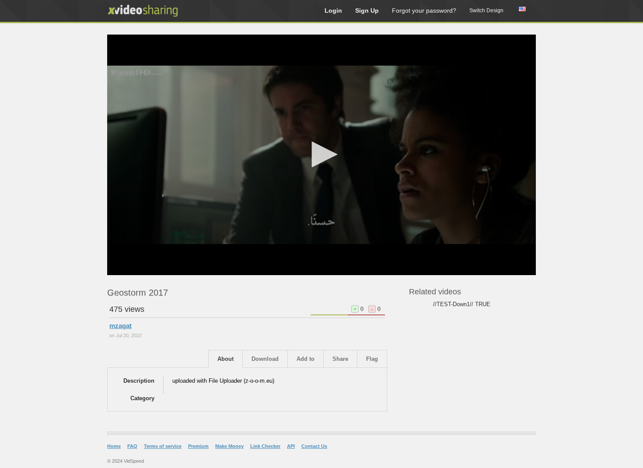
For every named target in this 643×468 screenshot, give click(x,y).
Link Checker (265, 446)
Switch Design (486, 10)
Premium (198, 446)
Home (114, 446)
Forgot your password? (424, 10)
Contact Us (314, 446)
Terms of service (163, 446)
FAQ (132, 446)
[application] (321, 155)
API (291, 446)
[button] (321, 154)
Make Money (229, 446)
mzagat (120, 325)
